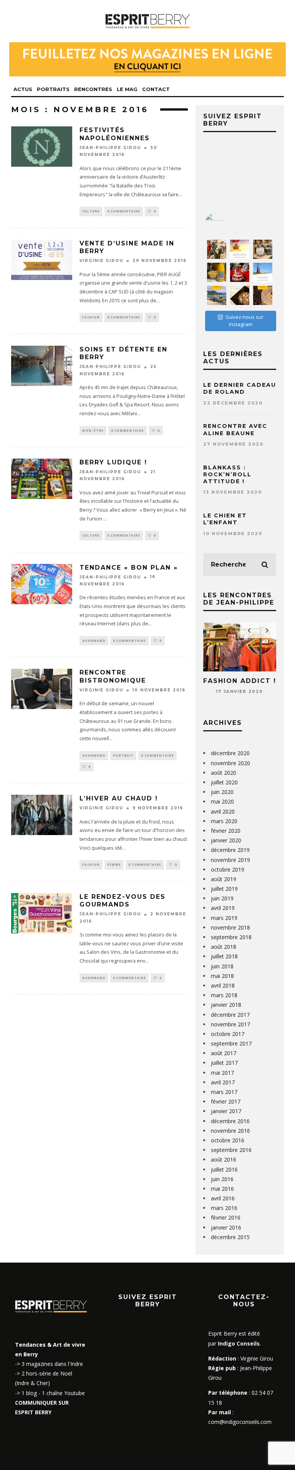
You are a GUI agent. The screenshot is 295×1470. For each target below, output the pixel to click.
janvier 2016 (226, 1227)
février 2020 (225, 830)
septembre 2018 (231, 937)
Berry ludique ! (113, 462)
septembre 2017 (231, 1043)
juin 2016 (222, 1179)
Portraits (53, 89)
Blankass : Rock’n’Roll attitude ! (227, 474)
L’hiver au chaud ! (119, 798)
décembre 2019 (230, 849)
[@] (226, 222)
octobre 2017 (227, 1033)
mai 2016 (222, 1188)
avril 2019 (223, 907)
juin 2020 (222, 791)
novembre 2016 (230, 1130)
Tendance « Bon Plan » (129, 567)
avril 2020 (223, 811)
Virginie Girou (101, 261)
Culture (91, 211)
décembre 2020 (230, 753)
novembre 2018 (230, 927)
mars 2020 (224, 821)
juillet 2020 (224, 782)
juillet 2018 (224, 956)
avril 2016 (223, 1198)
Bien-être (93, 430)
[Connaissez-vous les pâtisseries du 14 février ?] (239, 272)
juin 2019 (222, 898)
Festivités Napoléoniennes (115, 134)
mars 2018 (224, 995)
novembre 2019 (230, 859)
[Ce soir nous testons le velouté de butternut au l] (216, 272)
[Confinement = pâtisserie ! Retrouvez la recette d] (262, 295)
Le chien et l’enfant (225, 519)
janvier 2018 (226, 1004)
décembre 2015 (230, 1237)
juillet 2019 (224, 888)
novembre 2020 (230, 763)
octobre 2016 (227, 1140)
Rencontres (93, 89)
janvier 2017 (226, 1111)
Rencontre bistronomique (113, 676)
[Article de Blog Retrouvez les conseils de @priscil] (216, 295)
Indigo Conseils (239, 1343)
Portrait (123, 755)
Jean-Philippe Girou (110, 147)
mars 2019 (224, 917)
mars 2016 (224, 1207)
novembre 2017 (230, 1024)
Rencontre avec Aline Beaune (235, 429)
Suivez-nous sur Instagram (244, 320)
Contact (156, 89)
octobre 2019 (227, 869)
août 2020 (223, 772)
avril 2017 (223, 1082)
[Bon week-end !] (239, 249)
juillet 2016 (224, 1169)
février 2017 (225, 1101)
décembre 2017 (230, 1014)
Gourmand (94, 640)
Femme (114, 864)
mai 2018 (222, 975)
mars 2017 (224, 1091)
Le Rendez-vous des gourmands (123, 900)
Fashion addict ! (239, 680)
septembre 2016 (231, 1149)
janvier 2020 (226, 840)
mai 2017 (222, 1072)
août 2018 (223, 946)
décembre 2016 (230, 1121)
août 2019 (223, 879)
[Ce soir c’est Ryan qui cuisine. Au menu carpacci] (239, 295)
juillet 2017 (224, 1062)
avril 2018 (223, 985)
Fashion (91, 317)
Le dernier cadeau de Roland (239, 388)
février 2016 (225, 1217)
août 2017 (223, 1053)
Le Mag (127, 89)
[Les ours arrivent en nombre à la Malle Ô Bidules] (216, 249)
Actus (22, 89)
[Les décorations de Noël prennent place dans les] (262, 249)
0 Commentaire (123, 211)
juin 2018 (222, 966)
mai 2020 (222, 801)
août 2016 (223, 1159)
